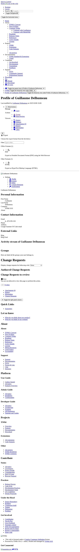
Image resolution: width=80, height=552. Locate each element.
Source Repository (11, 502)
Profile (13, 179)
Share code (8, 532)
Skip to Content (6, 2)
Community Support (16, 73)
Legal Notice (9, 349)
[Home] (6, 88)
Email (3, 219)
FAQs (11, 71)
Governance (9, 468)
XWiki (11, 45)
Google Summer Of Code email (11, 226)
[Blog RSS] (17, 549)
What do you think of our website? (16, 319)
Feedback (12, 68)
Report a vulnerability (12, 530)
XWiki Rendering (11, 452)
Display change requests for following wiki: (15, 265)
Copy (17, 111)
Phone (3, 223)
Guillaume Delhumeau (19, 103)
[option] (42, 152)
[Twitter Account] (13, 549)
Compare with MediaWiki (21, 32)
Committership (10, 472)
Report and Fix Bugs (12, 528)
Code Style (8, 486)
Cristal (11, 58)
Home (7, 21)
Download (8, 77)
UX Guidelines (10, 492)
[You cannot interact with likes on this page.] (2, 285)
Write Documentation (12, 527)
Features (8, 428)
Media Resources (10, 348)
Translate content (10, 525)
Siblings (18, 122)
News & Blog (13, 26)
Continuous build (10, 505)
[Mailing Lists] (15, 549)
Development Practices (12, 488)
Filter (3, 142)
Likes (17, 129)
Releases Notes (14, 36)
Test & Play (9, 521)
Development (13, 64)
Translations (13, 66)
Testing (7, 507)
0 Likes (7, 285)
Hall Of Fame (9, 474)
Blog (2, 235)
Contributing (9, 519)
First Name (4, 199)
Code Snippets (14, 49)
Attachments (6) (20, 124)
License (11, 41)
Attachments (10, 290)
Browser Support (10, 476)
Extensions (12, 47)
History (18, 126)
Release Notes (9, 340)
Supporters (8, 309)
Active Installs (14, 39)
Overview (8, 426)
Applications (15, 186)
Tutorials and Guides (12, 413)
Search (7, 11)
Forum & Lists (10, 365)
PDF (6, 152)
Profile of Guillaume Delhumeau (15, 93)
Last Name (4, 203)
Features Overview (11, 386)
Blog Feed (4, 237)
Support (7, 359)
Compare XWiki (14, 28)
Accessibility (9, 351)
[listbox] (40, 157)
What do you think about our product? (17, 317)
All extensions (9, 440)
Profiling (8, 511)
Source (17, 120)
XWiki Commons (11, 454)
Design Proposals (10, 494)
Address (3, 225)
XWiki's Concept (14, 24)
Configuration (9, 397)
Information (19, 128)
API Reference (10, 411)
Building (8, 503)
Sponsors (8, 369)
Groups (14, 181)
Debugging (8, 509)
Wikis (13, 183)
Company (4, 206)
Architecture (9, 407)
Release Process (10, 484)
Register (7, 7)
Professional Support (16, 75)
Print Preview (20, 116)
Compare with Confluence (22, 30)
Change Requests (17, 185)
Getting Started (10, 382)
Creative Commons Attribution (35, 539)
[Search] (11, 11)
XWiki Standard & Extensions (19, 56)
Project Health (9, 470)
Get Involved (13, 62)
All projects (13, 53)
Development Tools (11, 490)
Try (6, 79)
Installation (8, 396)
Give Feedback (10, 523)
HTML (7, 164)
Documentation (10, 361)
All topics (8, 384)
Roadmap (12, 34)
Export (17, 114)
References (12, 38)
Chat (6, 367)
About (3, 210)
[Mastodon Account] (6, 549)
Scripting (8, 409)
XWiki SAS (49, 541)
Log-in (7, 9)
